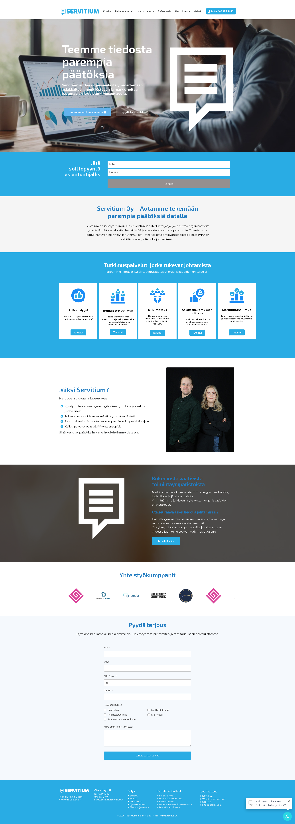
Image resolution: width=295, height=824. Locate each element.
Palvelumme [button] (122, 11)
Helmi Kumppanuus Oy (165, 815)
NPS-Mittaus (157, 714)
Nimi (107, 647)
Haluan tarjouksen (113, 704)
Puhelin (108, 690)
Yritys (106, 661)
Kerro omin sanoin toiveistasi (118, 726)
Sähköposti (110, 676)
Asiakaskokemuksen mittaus (122, 719)
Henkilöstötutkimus (117, 714)
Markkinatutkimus (160, 710)
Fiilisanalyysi (113, 710)
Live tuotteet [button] (143, 11)
